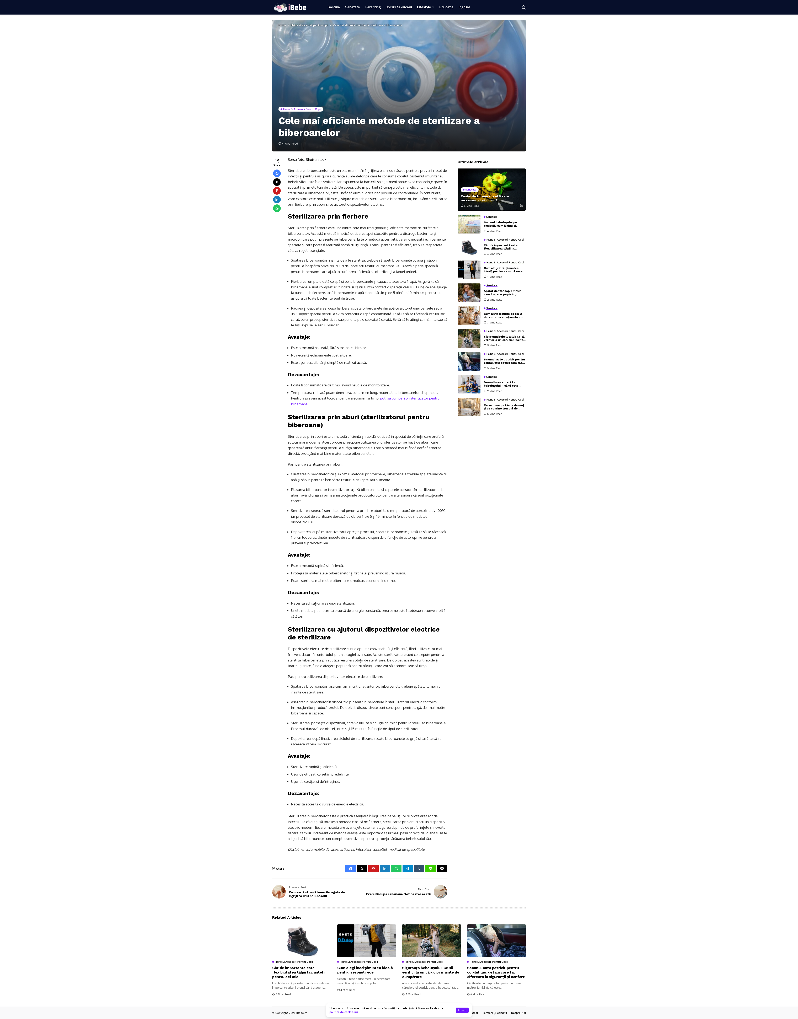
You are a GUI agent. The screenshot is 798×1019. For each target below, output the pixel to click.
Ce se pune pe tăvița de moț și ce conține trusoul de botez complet (504, 407)
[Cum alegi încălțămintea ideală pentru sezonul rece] (469, 270)
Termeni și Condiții (494, 1012)
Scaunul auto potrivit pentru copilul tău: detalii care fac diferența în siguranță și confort (504, 361)
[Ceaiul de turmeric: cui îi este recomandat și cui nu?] (492, 189)
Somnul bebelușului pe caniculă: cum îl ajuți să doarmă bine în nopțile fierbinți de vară (500, 224)
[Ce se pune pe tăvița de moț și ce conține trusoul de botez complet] (469, 407)
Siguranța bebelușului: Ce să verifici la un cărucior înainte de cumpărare (504, 338)
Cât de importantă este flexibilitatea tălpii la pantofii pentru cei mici (500, 247)
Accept (462, 1010)
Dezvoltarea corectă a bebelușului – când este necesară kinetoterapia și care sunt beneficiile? (502, 384)
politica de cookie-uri (343, 1012)
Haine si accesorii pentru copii (309, 25)
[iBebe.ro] (290, 7)
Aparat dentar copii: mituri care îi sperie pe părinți (502, 292)
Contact (473, 1012)
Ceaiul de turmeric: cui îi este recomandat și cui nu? (485, 198)
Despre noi (518, 1012)
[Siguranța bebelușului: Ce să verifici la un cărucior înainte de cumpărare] (469, 338)
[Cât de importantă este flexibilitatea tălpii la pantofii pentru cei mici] (469, 247)
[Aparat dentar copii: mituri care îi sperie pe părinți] (469, 292)
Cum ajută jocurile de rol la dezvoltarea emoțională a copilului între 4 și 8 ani (503, 315)
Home (282, 25)
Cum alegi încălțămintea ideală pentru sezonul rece (503, 269)
